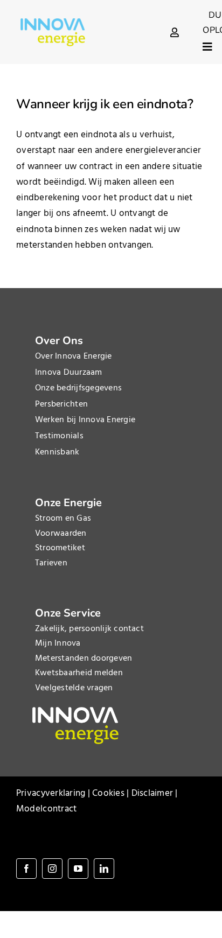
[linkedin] (104, 868)
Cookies (108, 793)
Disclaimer (152, 793)
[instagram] (52, 868)
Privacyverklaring (50, 793)
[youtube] (78, 868)
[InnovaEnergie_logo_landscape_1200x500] (52, 23)
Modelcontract (46, 809)
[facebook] (26, 868)
